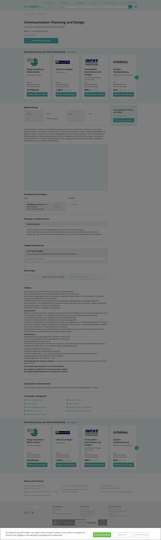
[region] (80, 534)
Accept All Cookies (102, 535)
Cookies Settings (141, 535)
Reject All (122, 535)
